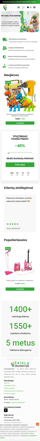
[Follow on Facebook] (6, 410)
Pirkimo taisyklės (9, 388)
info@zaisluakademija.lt (18, 402)
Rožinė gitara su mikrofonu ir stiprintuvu (20, 280)
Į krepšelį (20, 123)
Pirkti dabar (20, 164)
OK (37, 424)
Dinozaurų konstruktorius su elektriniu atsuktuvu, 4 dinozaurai (20, 115)
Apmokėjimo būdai (9, 385)
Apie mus (7, 383)
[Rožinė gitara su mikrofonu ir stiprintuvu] (20, 278)
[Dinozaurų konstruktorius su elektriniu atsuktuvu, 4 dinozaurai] (20, 111)
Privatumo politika (9, 393)
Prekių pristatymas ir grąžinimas (14, 391)
